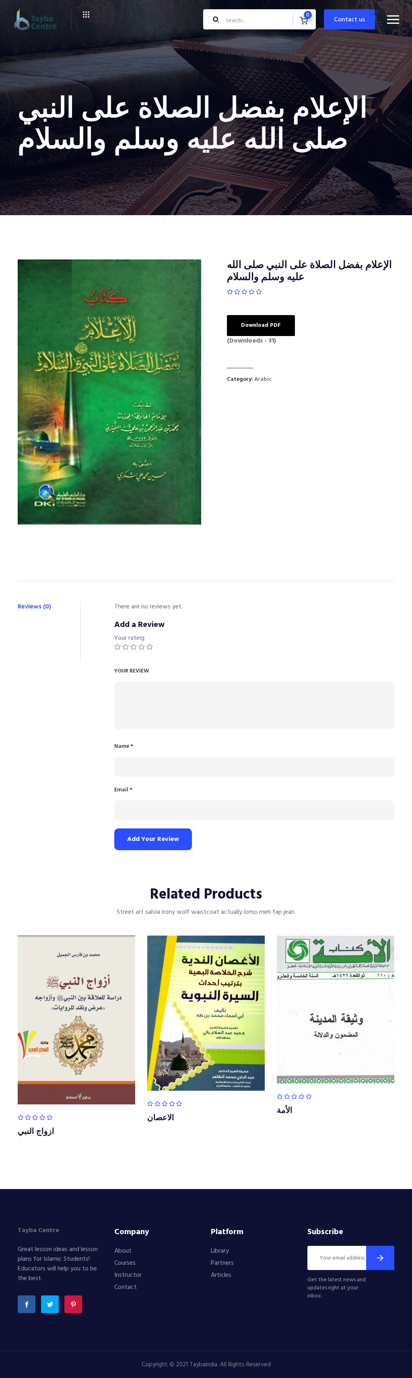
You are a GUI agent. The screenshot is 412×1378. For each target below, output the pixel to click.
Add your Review (153, 839)
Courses (125, 1263)
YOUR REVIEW (131, 671)
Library (220, 1251)
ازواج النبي (36, 1131)
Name (123, 746)
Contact (125, 1287)
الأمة (285, 1110)
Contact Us (349, 20)
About (123, 1251)
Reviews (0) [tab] (34, 607)
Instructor (128, 1275)
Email (123, 790)
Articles (221, 1275)
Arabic (263, 379)
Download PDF (261, 325)
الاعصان (160, 1118)
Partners (222, 1263)
